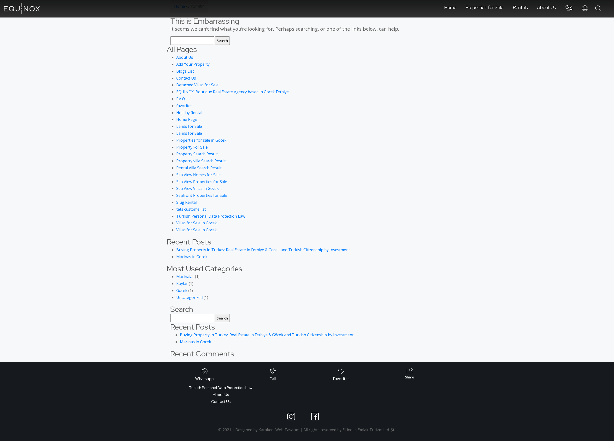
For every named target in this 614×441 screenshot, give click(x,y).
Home (450, 7)
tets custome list (191, 209)
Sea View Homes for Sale (198, 174)
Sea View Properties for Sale (201, 181)
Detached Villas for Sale (197, 84)
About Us (546, 7)
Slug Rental (186, 202)
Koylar (182, 283)
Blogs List (185, 71)
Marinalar (185, 276)
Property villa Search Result (201, 160)
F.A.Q (180, 98)
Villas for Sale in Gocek (196, 223)
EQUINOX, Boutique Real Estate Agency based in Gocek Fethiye (232, 91)
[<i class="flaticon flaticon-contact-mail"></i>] (569, 9)
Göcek (181, 290)
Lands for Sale (189, 126)
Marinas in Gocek (191, 256)
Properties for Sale (484, 7)
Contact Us (186, 78)
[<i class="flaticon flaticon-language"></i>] (585, 8)
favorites (184, 105)
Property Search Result (197, 154)
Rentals (520, 7)
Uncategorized (189, 297)
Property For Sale (192, 147)
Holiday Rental (189, 112)
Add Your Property (193, 64)
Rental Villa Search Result (199, 167)
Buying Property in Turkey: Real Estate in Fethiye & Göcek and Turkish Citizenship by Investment (263, 249)
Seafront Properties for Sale (201, 195)
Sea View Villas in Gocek (197, 188)
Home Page (186, 119)
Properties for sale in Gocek (201, 140)
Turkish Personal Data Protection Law (210, 216)
